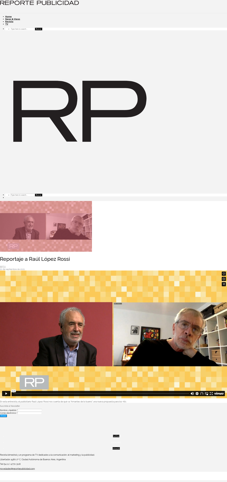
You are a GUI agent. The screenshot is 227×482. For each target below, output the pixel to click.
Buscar (38, 29)
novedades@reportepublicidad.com (17, 468)
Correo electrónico (8, 413)
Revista (9, 21)
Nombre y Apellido (9, 410)
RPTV (3, 267)
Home (8, 16)
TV (6, 24)
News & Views (12, 19)
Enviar (3, 416)
